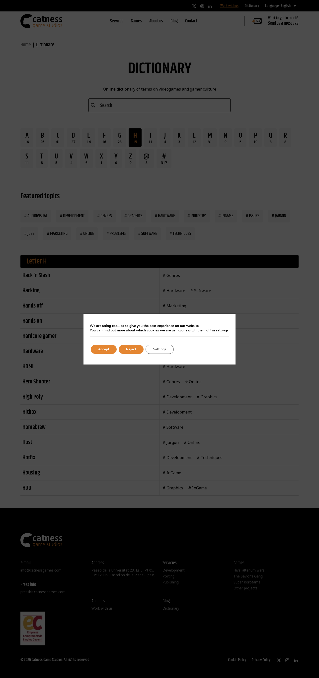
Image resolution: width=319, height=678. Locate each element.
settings (222, 330)
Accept (103, 349)
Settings (159, 349)
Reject (131, 349)
